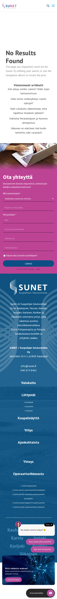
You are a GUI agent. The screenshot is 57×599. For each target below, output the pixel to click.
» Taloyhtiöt (28, 406)
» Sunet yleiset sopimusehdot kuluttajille (28, 490)
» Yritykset (29, 411)
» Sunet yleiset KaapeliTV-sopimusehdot (28, 503)
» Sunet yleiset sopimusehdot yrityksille (29, 507)
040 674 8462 (28, 370)
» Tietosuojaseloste (28, 486)
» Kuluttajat (28, 402)
